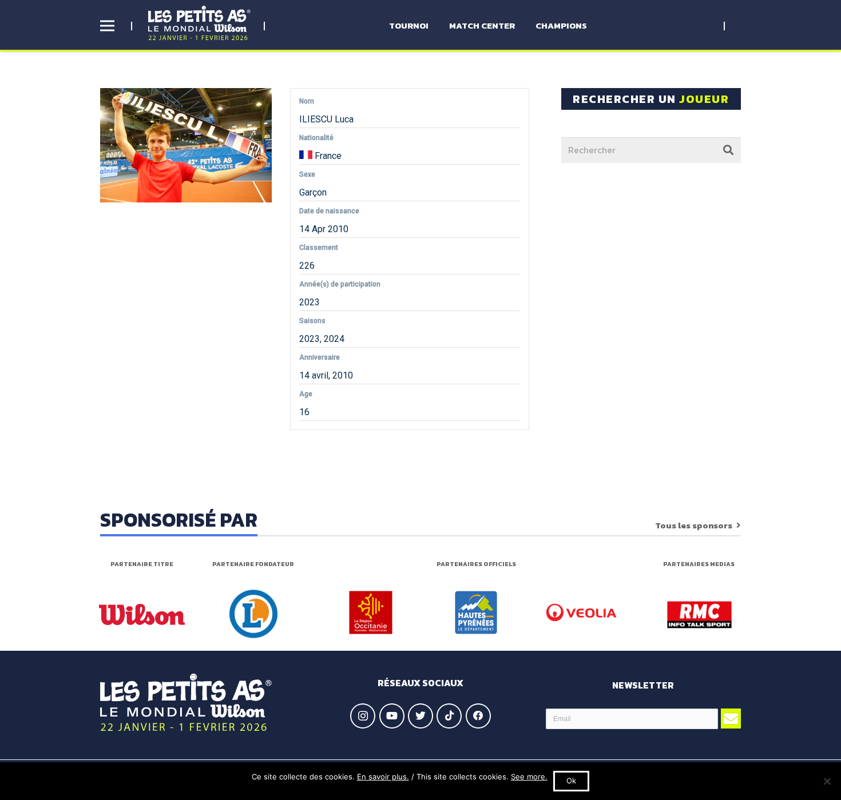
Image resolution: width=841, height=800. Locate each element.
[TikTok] (449, 716)
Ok (571, 780)
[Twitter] (420, 716)
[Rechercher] (728, 150)
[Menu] (107, 25)
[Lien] (199, 23)
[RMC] (699, 614)
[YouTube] (391, 716)
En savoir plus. (383, 776)
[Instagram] (362, 716)
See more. (529, 776)
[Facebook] (478, 716)
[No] (826, 781)
